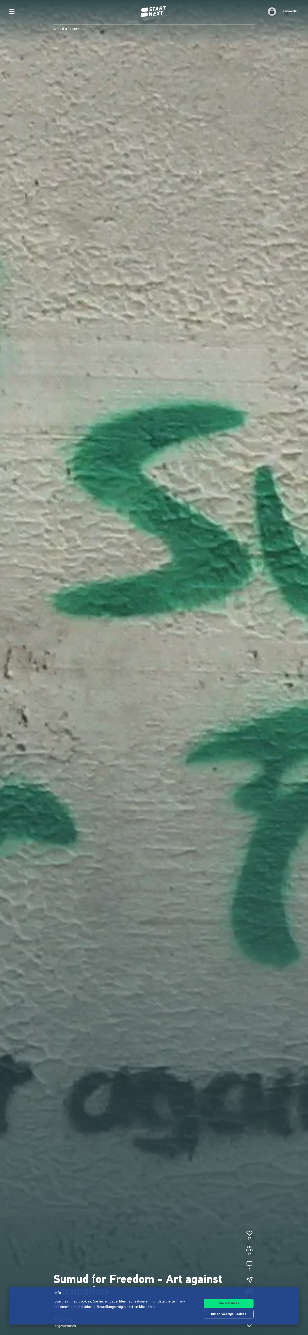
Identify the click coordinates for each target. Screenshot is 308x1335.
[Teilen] (249, 1280)
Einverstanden (228, 1303)
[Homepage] (154, 11)
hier (151, 1307)
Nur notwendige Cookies (228, 1314)
